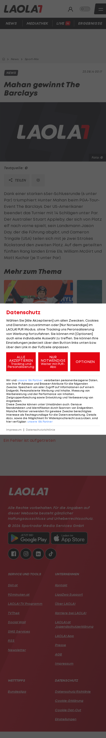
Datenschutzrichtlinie (40, 429)
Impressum (14, 429)
